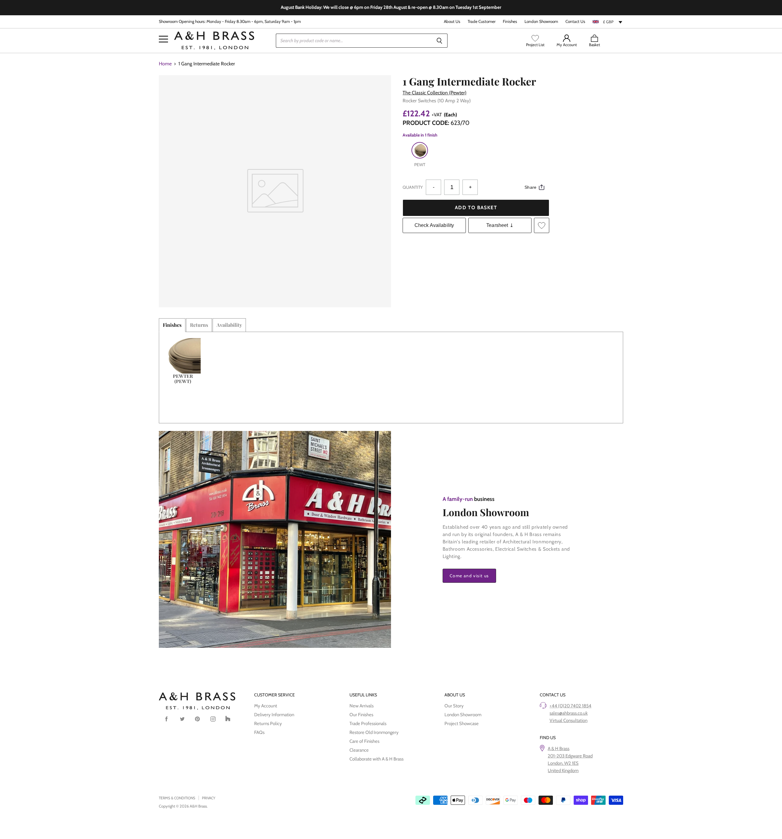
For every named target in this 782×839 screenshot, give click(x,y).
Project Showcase (461, 723)
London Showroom (541, 21)
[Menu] (163, 30)
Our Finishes (361, 714)
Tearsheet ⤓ (499, 225)
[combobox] (608, 21)
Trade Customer (481, 21)
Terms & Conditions (177, 798)
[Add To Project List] (541, 225)
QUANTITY (413, 187)
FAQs (259, 732)
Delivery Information (274, 714)
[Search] (439, 41)
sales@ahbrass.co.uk (569, 713)
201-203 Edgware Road (570, 756)
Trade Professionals (367, 723)
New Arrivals (361, 706)
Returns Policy (268, 723)
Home (165, 64)
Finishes (510, 21)
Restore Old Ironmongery (374, 732)
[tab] (172, 325)
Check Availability (434, 225)
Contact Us (575, 21)
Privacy (208, 798)
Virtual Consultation (568, 720)
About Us (452, 21)
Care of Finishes (364, 741)
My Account (265, 706)
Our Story (454, 706)
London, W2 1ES (563, 763)
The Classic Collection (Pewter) (434, 93)
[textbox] (608, 21)
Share (530, 187)
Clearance (359, 750)
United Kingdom (563, 770)
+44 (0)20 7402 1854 (570, 706)
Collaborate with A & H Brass (376, 759)
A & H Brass (558, 748)
